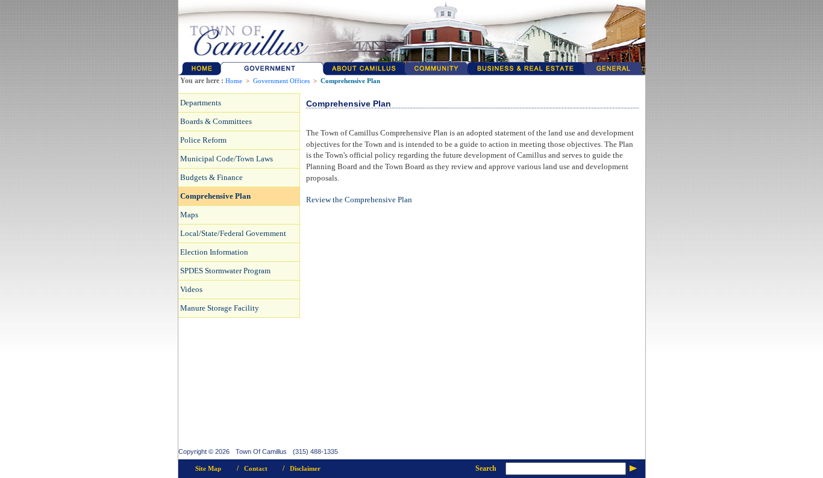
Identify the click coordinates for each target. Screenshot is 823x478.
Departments (200, 102)
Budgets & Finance (211, 177)
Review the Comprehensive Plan (359, 199)
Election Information (214, 251)
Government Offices (281, 81)
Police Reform (203, 139)
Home (233, 81)
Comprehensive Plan (350, 81)
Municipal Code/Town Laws (226, 158)
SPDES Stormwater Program (225, 270)
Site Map (208, 468)
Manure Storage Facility (219, 307)
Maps (189, 214)
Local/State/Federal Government (233, 233)
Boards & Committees (216, 121)
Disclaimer (305, 468)
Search (485, 468)
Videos (191, 289)
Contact (256, 468)
